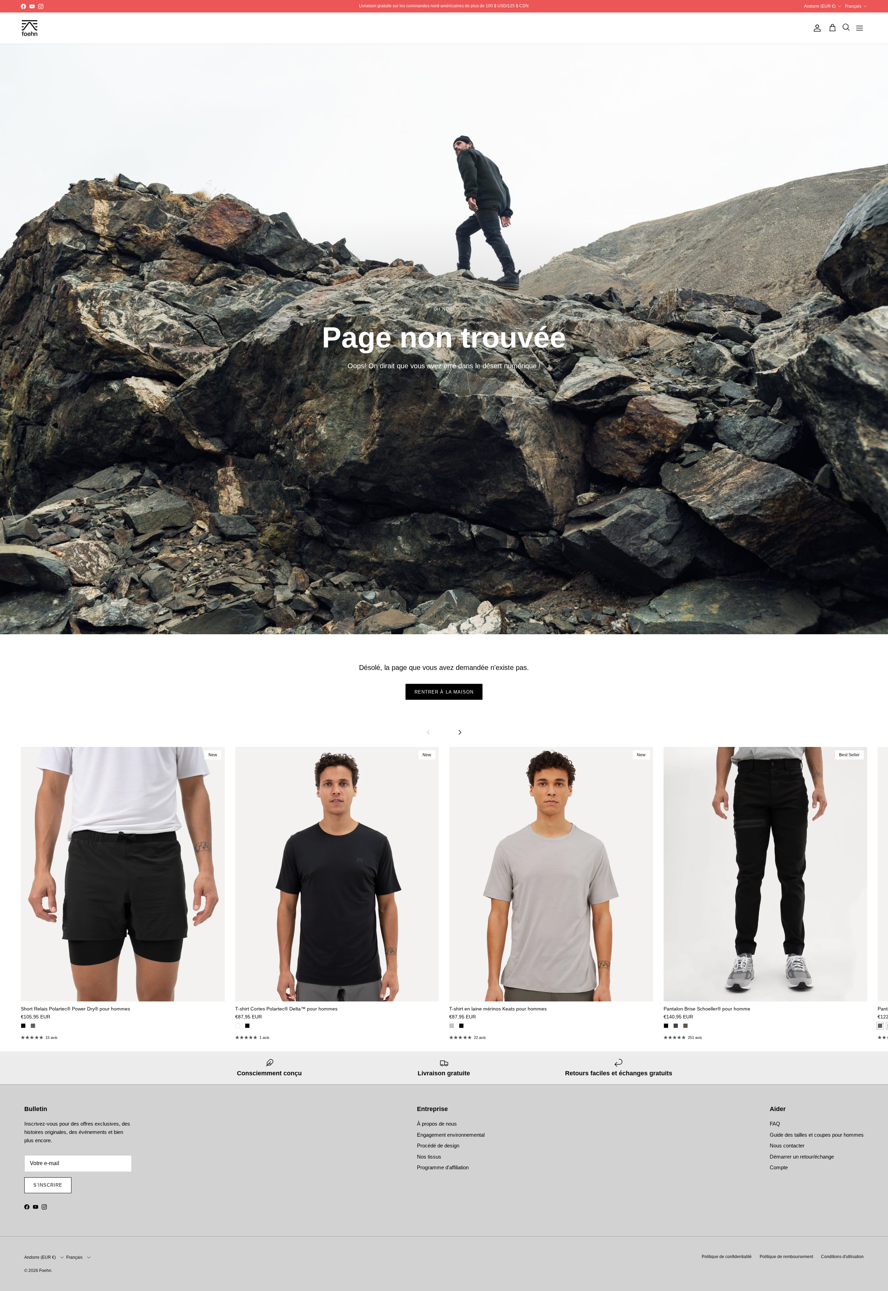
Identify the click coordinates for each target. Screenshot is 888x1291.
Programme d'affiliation (443, 1167)
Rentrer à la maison (444, 692)
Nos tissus (429, 1157)
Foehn (45, 1270)
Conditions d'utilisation (842, 1256)
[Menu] (859, 28)
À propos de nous (437, 1124)
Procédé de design (438, 1145)
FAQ (775, 1124)
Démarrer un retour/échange (802, 1157)
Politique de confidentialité (727, 1256)
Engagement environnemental (451, 1135)
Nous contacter (787, 1145)
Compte (779, 1167)
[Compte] (815, 28)
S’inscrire (47, 1185)
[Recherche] (844, 28)
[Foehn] (29, 28)
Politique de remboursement (786, 1256)
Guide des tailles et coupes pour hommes (817, 1135)
